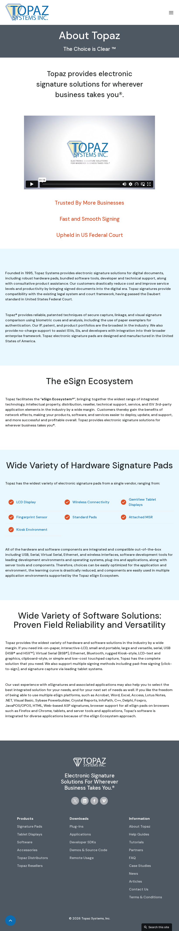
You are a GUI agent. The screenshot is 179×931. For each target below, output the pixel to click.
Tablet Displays (29, 834)
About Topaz (139, 826)
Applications (80, 834)
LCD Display (26, 502)
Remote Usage (82, 858)
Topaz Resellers (30, 865)
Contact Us (138, 889)
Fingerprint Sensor (31, 517)
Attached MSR (141, 517)
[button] (171, 12)
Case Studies (140, 865)
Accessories (27, 850)
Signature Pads (29, 826)
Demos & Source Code (88, 850)
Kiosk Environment (31, 529)
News (133, 873)
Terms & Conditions (145, 897)
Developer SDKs (83, 842)
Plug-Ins (76, 826)
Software (24, 842)
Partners (136, 850)
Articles (135, 881)
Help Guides (139, 834)
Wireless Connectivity (90, 502)
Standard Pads (84, 517)
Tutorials (136, 842)
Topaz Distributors (32, 858)
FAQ (132, 858)
